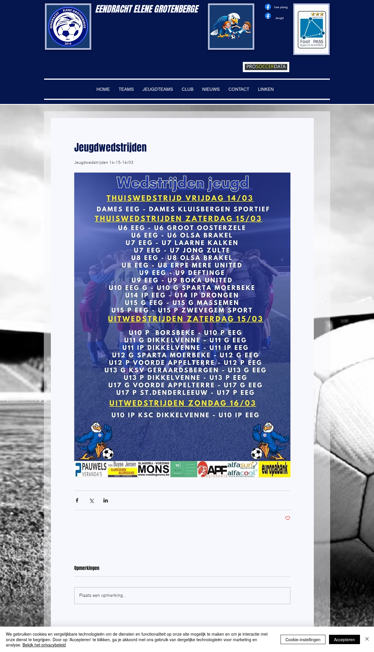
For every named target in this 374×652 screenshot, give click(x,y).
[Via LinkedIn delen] (105, 500)
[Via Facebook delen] (77, 500)
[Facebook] (268, 7)
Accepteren (344, 639)
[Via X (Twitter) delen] (91, 500)
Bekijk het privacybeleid (44, 645)
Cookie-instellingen (303, 639)
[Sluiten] (366, 639)
